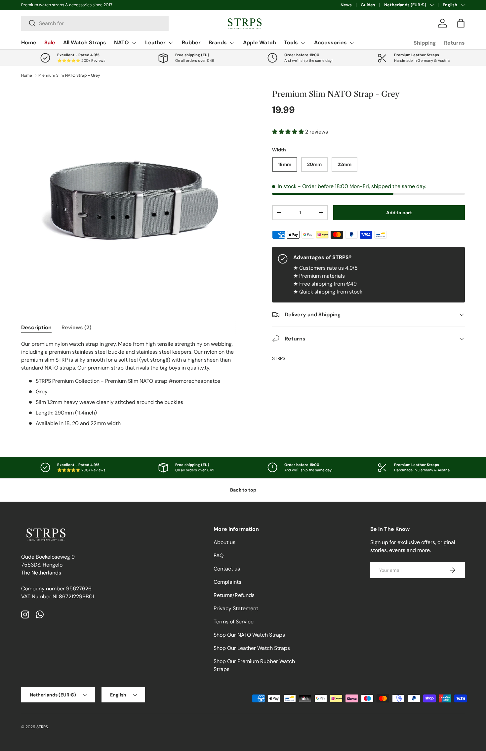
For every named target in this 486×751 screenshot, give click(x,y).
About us (224, 542)
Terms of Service (234, 621)
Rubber (191, 42)
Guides (368, 5)
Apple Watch (259, 42)
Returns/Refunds (234, 595)
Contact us (227, 568)
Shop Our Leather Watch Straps (252, 648)
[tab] (36, 327)
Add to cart (399, 213)
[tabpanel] (130, 383)
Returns (454, 42)
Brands (218, 42)
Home (28, 42)
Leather (155, 42)
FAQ (218, 555)
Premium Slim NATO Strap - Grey (69, 75)
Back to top (243, 490)
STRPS (278, 358)
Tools (291, 42)
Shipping (425, 42)
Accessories (330, 42)
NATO (121, 42)
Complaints (227, 581)
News (346, 5)
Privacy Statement (236, 608)
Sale (49, 42)
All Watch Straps (84, 42)
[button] (461, 23)
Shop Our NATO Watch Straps (249, 634)
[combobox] (95, 23)
